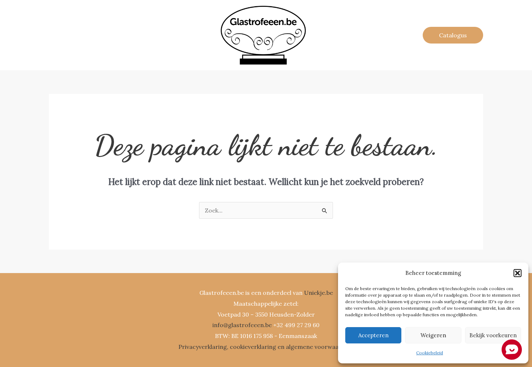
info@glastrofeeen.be (242, 325)
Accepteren (373, 335)
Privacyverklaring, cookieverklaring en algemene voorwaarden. (266, 346)
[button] (517, 273)
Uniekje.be (318, 292)
